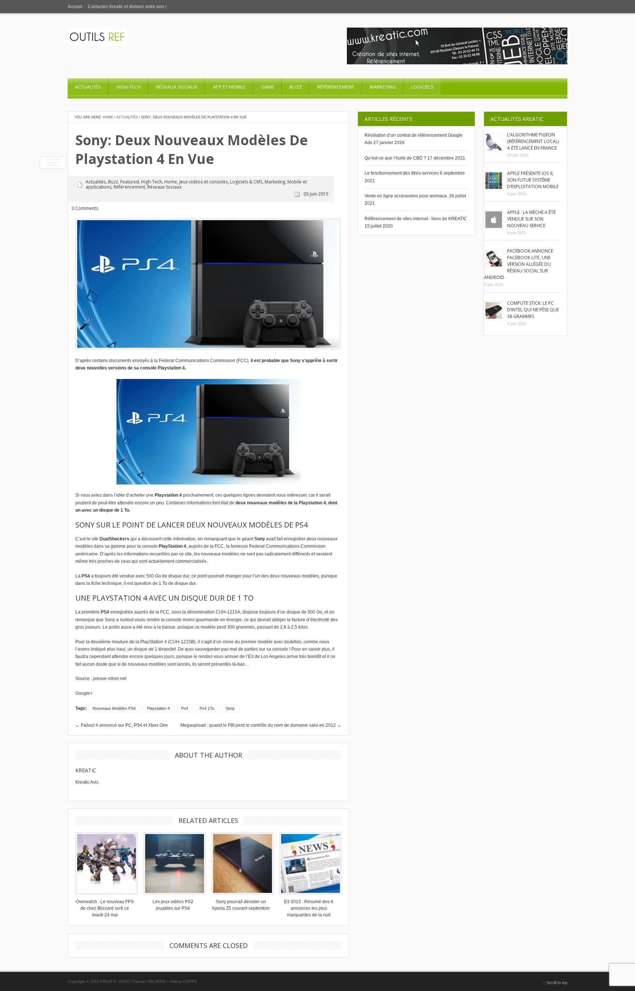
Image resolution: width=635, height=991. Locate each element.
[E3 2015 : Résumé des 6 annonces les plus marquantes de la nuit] (308, 863)
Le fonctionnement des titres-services (402, 173)
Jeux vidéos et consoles (203, 182)
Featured (129, 182)
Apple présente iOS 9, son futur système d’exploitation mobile (533, 180)
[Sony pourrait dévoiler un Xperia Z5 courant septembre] (240, 863)
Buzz (296, 86)
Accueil (75, 6)
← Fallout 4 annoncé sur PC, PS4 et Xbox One (121, 725)
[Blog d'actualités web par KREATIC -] (97, 44)
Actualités (88, 86)
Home (108, 117)
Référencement (335, 86)
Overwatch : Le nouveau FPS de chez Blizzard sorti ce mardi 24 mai (105, 908)
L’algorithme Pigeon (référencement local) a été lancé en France (533, 141)
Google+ (84, 693)
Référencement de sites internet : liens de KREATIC (416, 218)
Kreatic (85, 770)
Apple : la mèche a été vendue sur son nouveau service (531, 219)
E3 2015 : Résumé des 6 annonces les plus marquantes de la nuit (308, 908)
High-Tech (128, 86)
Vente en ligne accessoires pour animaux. (406, 195)
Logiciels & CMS (246, 182)
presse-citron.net (109, 678)
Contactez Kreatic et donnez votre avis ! (127, 6)
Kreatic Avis (86, 782)
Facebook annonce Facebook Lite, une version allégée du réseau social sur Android (518, 264)
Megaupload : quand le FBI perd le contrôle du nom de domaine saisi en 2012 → (260, 725)
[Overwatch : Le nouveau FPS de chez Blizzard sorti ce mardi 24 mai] (104, 863)
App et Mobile (229, 86)
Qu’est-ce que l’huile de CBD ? (395, 158)
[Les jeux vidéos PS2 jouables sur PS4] (172, 863)
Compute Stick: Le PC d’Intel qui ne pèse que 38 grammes (533, 309)
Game (267, 86)
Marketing (383, 86)
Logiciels (422, 86)
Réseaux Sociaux (176, 86)
